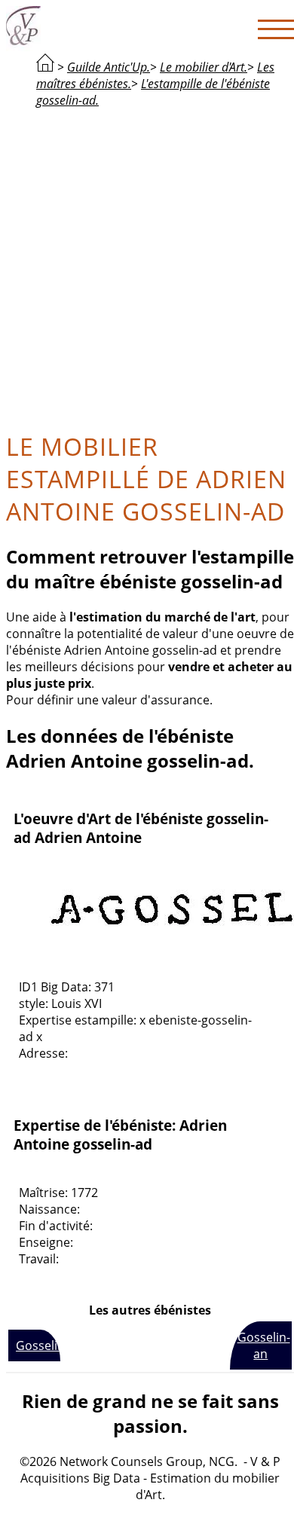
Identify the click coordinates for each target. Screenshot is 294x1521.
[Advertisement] (147, 267)
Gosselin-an (263, 1345)
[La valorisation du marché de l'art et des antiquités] (45, 67)
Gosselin (38, 1345)
